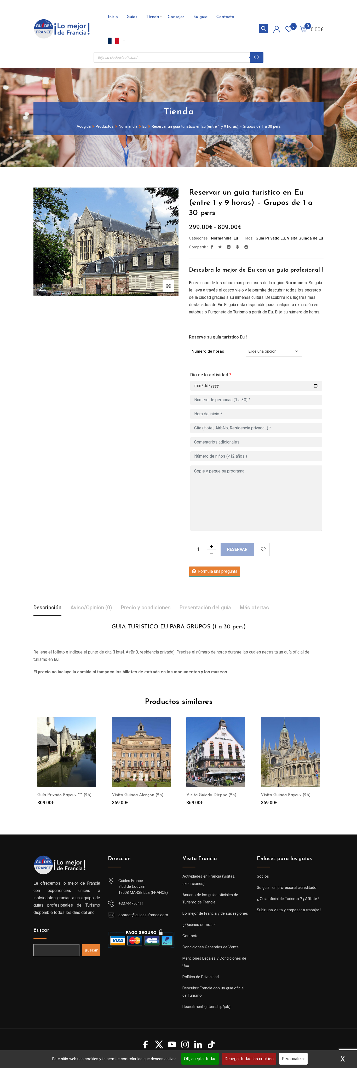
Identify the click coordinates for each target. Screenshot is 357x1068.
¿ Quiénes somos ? (199, 924)
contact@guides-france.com (143, 915)
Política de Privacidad (200, 976)
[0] (303, 29)
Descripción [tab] (47, 607)
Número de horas (208, 351)
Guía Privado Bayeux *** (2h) (64, 795)
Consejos (176, 17)
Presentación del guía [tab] (205, 607)
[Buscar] (256, 57)
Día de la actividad (210, 374)
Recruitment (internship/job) (206, 1006)
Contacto (225, 17)
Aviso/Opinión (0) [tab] (91, 607)
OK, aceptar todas (200, 1058)
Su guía (200, 17)
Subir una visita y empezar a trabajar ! (289, 910)
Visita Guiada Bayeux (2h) (286, 795)
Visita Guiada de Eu (305, 238)
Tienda (152, 17)
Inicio (113, 17)
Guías (132, 17)
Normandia (221, 238)
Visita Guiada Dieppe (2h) (211, 795)
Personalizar (293, 1058)
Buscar (41, 930)
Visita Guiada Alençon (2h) (138, 795)
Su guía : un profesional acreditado (286, 887)
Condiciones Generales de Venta (210, 947)
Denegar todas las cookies (249, 1058)
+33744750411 (131, 903)
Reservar (237, 549)
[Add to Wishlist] (263, 549)
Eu (236, 238)
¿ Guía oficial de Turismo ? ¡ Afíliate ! (288, 898)
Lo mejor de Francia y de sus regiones (215, 913)
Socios (263, 876)
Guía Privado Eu (270, 238)
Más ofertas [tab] (254, 607)
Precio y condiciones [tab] (146, 607)
